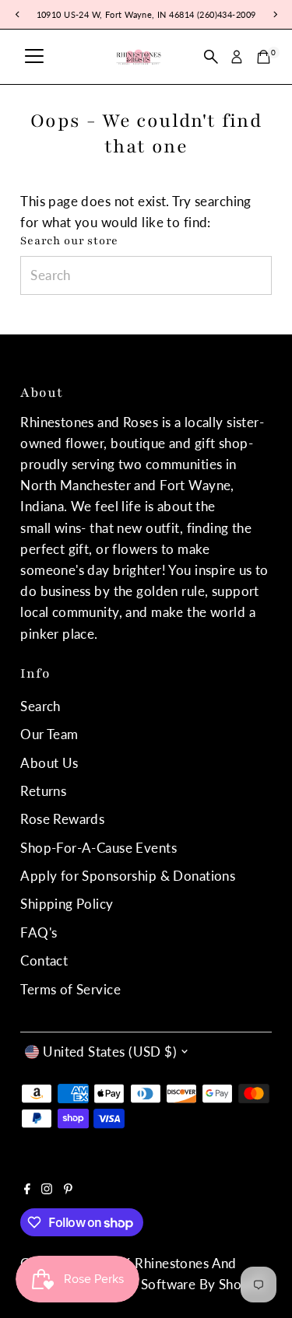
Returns (43, 791)
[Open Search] (211, 57)
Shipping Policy (66, 904)
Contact (44, 960)
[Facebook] (27, 1189)
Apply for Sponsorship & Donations (127, 876)
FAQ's (38, 932)
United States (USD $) (110, 1051)
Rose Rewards (62, 819)
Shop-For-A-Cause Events (98, 848)
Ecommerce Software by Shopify (166, 1284)
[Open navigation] (34, 56)
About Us (49, 763)
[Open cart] (263, 57)
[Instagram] (46, 1189)
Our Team (49, 734)
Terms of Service (70, 989)
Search (40, 706)
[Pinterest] (68, 1189)
